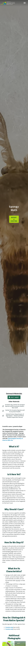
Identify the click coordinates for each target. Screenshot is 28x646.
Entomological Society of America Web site (12, 439)
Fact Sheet (15, 397)
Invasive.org (9, 627)
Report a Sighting (14, 219)
